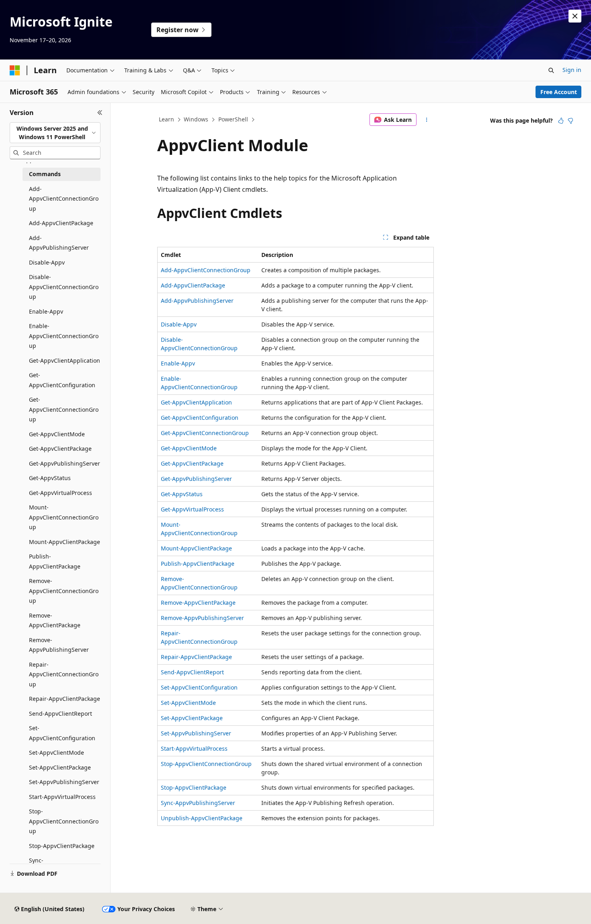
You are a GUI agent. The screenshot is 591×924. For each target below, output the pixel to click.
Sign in (571, 70)
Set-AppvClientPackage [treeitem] (60, 767)
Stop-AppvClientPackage (193, 787)
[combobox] (55, 133)
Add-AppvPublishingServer (197, 300)
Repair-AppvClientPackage (196, 657)
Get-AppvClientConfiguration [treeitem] (62, 380)
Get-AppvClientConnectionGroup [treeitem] (63, 409)
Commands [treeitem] (45, 174)
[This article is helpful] (561, 120)
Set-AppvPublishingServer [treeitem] (64, 782)
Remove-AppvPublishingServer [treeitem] (59, 645)
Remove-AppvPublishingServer (202, 618)
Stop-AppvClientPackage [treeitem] (61, 846)
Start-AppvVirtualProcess (194, 748)
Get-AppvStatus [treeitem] (50, 478)
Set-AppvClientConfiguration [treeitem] (62, 733)
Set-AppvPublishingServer (196, 733)
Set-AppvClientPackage (192, 718)
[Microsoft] (15, 70)
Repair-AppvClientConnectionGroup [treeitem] (63, 674)
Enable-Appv (178, 363)
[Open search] (551, 70)
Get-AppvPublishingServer (196, 479)
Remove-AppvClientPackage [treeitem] (54, 620)
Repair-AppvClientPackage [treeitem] (64, 698)
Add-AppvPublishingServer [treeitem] (59, 243)
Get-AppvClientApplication (196, 402)
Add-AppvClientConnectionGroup (205, 270)
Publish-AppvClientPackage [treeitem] (54, 561)
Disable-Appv (179, 324)
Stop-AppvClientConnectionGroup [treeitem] (63, 821)
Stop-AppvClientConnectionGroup (206, 764)
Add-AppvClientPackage (193, 285)
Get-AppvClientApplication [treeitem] (64, 360)
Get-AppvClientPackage (192, 463)
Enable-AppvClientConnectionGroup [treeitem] (63, 335)
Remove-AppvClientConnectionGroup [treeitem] (63, 590)
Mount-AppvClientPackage (196, 548)
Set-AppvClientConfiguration (199, 687)
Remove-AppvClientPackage (198, 602)
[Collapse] (100, 112)
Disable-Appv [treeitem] (47, 262)
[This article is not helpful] (570, 120)
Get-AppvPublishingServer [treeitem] (64, 463)
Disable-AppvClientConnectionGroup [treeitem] (63, 286)
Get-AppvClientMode (189, 448)
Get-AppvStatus (182, 494)
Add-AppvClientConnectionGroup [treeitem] (63, 198)
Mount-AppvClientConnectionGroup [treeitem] (63, 517)
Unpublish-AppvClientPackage (201, 818)
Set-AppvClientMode (188, 702)
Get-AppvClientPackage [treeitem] (60, 448)
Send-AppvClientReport (192, 672)
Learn (166, 119)
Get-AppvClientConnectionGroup (205, 433)
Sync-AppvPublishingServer (198, 803)
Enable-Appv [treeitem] (46, 311)
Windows (196, 119)
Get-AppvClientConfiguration (199, 417)
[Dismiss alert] (574, 16)
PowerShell (233, 119)
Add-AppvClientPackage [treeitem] (61, 223)
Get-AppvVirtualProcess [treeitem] (60, 493)
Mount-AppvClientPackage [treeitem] (64, 542)
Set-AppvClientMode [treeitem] (56, 752)
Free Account (558, 92)
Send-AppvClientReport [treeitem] (60, 713)
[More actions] (427, 119)
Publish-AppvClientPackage (197, 563)
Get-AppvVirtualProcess (192, 509)
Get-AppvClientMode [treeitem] (57, 434)
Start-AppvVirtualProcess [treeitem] (62, 797)
